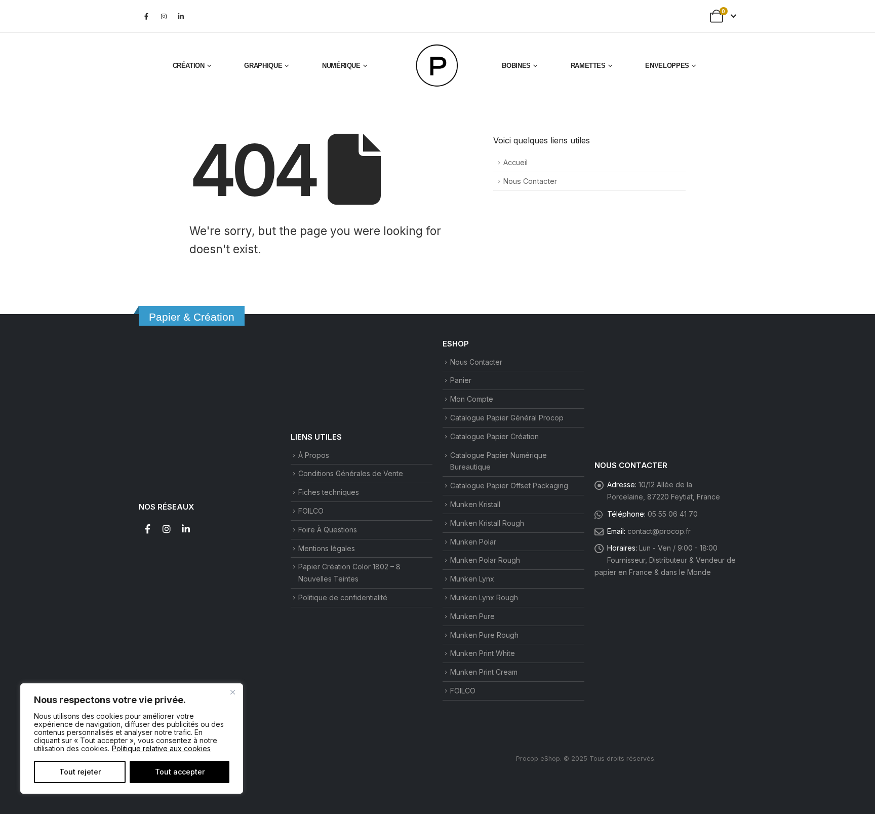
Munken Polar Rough (485, 560)
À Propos (313, 455)
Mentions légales (326, 548)
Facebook (147, 528)
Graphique (263, 65)
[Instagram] (163, 16)
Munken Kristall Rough (487, 523)
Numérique (341, 65)
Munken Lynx (472, 578)
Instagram (166, 528)
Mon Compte (471, 399)
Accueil (515, 162)
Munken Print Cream (484, 672)
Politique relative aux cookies (161, 748)
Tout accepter (180, 771)
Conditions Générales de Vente (350, 473)
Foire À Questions (327, 529)
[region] (131, 738)
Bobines (516, 65)
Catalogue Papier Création (494, 436)
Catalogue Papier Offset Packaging (509, 485)
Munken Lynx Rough (484, 597)
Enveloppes (667, 65)
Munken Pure (472, 616)
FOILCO (311, 511)
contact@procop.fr (659, 531)
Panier (460, 380)
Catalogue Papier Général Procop (507, 417)
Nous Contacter (530, 181)
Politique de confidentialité (342, 597)
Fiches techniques (328, 492)
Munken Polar (473, 541)
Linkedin (185, 528)
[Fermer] (232, 692)
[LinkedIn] (181, 16)
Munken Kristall (475, 504)
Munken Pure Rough (484, 635)
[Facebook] (146, 16)
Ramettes (588, 65)
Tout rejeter (80, 771)
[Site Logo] (437, 66)
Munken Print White (482, 653)
